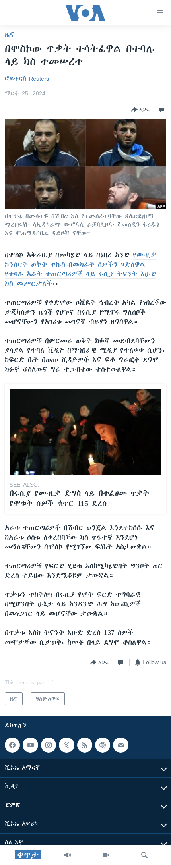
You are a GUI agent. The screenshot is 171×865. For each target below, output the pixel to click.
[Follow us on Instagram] (48, 745)
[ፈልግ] (144, 855)
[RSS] (84, 745)
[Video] (106, 855)
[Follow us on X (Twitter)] (66, 745)
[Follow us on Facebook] (12, 745)
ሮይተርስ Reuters (27, 78)
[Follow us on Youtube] (30, 745)
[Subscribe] (120, 745)
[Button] (140, 109)
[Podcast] (102, 745)
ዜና (10, 35)
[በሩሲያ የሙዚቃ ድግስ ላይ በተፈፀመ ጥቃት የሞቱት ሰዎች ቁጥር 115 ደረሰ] (85, 432)
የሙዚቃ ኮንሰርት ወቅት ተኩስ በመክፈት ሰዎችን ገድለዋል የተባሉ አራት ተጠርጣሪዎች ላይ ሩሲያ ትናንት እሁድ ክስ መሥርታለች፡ (80, 269)
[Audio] (68, 855)
